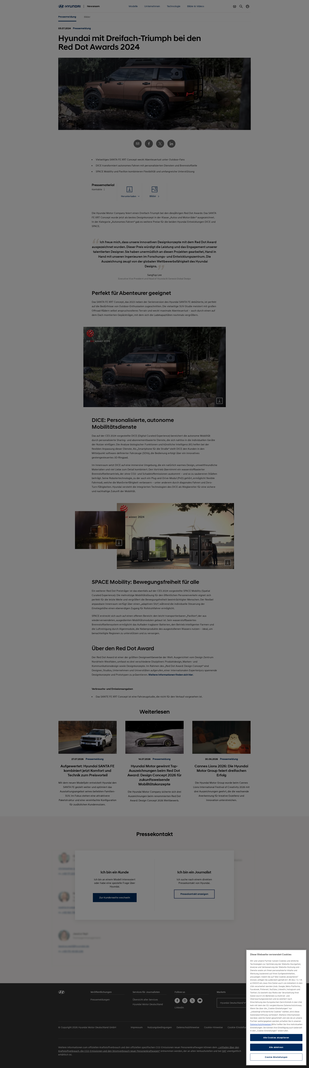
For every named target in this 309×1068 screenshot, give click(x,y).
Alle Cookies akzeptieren (276, 1037)
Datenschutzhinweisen (261, 1024)
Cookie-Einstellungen (276, 1057)
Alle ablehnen (276, 1047)
